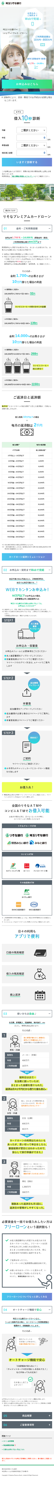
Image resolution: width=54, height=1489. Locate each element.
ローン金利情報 (8, 1441)
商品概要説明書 (8, 1445)
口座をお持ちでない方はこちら (13, 1449)
